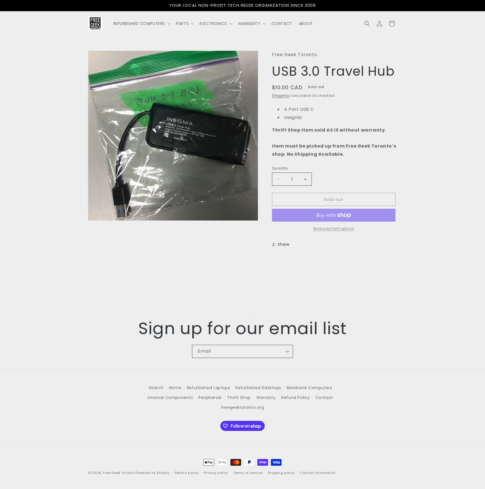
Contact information (317, 472)
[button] (141, 23)
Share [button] (284, 244)
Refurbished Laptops (208, 388)
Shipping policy (281, 472)
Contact (324, 397)
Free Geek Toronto (119, 472)
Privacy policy (216, 472)
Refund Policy (295, 397)
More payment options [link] (333, 228)
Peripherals (210, 397)
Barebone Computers (309, 388)
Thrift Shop (239, 397)
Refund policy (187, 472)
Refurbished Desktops (258, 388)
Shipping (280, 95)
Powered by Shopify (153, 472)
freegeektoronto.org (242, 407)
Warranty (266, 397)
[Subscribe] (286, 351)
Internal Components (170, 397)
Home (175, 388)
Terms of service (247, 472)
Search (156, 388)
